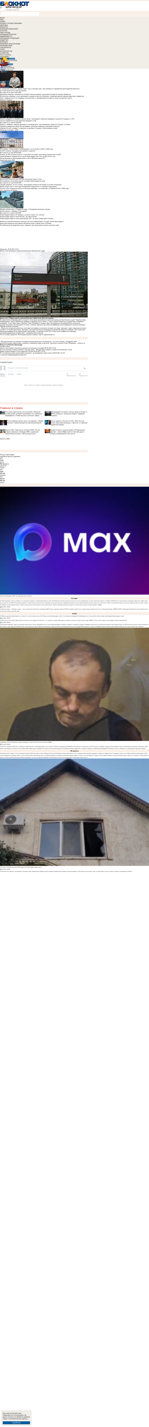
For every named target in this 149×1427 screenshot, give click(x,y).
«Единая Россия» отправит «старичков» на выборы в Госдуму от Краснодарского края (28, 128)
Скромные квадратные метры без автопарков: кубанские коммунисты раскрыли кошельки (29, 126)
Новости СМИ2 (5, 439)
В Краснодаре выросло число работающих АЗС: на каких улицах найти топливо (26, 218)
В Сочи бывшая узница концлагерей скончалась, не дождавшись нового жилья (26, 353)
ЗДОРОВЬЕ (4, 25)
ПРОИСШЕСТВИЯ (6, 45)
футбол (24, 355)
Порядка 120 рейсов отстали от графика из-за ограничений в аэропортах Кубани (124, 748)
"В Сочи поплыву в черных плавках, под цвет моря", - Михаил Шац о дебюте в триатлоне (30, 350)
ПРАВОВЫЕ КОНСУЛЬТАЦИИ (10, 44)
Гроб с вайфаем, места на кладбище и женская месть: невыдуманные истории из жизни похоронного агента (36, 98)
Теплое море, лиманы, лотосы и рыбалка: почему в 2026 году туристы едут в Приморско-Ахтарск (28, 753)
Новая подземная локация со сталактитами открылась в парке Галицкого (78, 604)
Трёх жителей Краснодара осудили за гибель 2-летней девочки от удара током (80, 755)
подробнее (16, 456)
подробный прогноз (6, 456)
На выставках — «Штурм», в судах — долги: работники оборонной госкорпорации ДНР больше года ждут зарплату (33, 609)
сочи (1, 355)
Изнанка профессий (6, 70)
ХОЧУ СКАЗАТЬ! (5, 55)
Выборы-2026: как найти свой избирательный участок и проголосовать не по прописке (120, 626)
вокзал (19, 355)
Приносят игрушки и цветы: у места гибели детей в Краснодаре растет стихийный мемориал (31, 755)
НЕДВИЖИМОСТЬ (6, 36)
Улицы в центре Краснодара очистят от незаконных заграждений (60, 616)
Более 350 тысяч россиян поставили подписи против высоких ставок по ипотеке (39, 626)
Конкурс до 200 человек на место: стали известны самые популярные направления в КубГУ (30, 154)
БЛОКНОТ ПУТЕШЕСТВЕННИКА (11, 23)
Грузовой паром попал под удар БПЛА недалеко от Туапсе (79, 626)
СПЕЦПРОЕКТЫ (5, 47)
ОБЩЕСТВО (4, 40)
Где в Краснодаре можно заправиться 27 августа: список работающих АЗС (43, 748)
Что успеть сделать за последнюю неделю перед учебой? (111, 620)
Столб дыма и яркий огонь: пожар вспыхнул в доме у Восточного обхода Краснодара (89, 609)
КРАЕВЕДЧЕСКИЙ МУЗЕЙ (9, 29)
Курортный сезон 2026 (7, 160)
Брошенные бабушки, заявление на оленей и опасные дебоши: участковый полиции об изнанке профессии (35, 94)
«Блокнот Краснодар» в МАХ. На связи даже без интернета (16, 595)
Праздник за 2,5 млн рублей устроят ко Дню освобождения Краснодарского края (102, 616)
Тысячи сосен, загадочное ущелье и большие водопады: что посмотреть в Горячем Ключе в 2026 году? (34, 188)
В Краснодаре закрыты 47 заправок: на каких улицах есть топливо (22, 215)
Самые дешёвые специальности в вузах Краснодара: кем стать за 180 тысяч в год (27, 156)
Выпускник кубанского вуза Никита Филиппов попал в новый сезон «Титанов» (85, 602)
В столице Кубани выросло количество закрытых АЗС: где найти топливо (128, 602)
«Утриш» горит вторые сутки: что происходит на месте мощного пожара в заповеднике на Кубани (106, 871)
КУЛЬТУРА (3, 31)
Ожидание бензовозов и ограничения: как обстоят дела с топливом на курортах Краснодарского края (95, 746)
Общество (3, 249)
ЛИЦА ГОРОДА (5, 33)
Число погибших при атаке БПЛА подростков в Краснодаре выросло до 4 (22, 867)
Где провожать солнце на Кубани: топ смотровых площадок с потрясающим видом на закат (27, 600)
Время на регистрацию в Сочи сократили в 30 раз (16, 351)
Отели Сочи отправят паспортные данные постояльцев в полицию (22, 348)
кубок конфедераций (10, 355)
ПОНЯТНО (16, 1423)
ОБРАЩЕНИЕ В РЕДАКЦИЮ (9, 38)
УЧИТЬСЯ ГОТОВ (11, 60)
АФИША (2, 21)
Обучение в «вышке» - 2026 (9, 130)
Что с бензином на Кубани (8, 190)
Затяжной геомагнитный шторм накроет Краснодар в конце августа (70, 757)
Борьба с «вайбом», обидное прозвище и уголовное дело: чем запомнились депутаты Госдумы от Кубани (35, 124)
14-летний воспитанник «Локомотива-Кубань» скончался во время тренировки (27, 757)
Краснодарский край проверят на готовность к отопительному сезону (21, 616)
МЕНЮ (2, 18)
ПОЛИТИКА (4, 42)
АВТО (2, 20)
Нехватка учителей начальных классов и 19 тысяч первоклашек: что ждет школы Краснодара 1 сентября (82, 600)
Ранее (19, 374)
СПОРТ (2, 49)
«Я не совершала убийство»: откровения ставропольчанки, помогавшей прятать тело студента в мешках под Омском (34, 746)
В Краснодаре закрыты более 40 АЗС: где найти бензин (18, 216)
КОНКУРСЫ (4, 27)
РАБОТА (12, 58)
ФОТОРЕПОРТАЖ (6, 51)
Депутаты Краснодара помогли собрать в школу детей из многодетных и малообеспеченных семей (29, 604)
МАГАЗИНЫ (11, 68)
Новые (2, 374)
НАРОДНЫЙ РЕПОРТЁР (8, 34)
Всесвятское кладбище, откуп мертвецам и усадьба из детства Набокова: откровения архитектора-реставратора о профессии (42, 96)
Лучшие (11, 374)
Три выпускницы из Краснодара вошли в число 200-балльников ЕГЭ (22, 158)
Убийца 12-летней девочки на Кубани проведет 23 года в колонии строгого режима (25, 742)
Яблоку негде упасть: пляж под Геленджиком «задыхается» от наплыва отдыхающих (28, 186)
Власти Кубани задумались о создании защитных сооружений (82, 748)
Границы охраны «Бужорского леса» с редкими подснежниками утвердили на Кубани (80, 753)
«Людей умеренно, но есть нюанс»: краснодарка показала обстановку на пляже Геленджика (30, 185)
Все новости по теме (7, 92)
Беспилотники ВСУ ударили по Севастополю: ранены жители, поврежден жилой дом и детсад (37, 602)
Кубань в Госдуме (6, 100)
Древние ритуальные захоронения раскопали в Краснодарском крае (104, 624)
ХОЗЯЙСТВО (4, 53)
